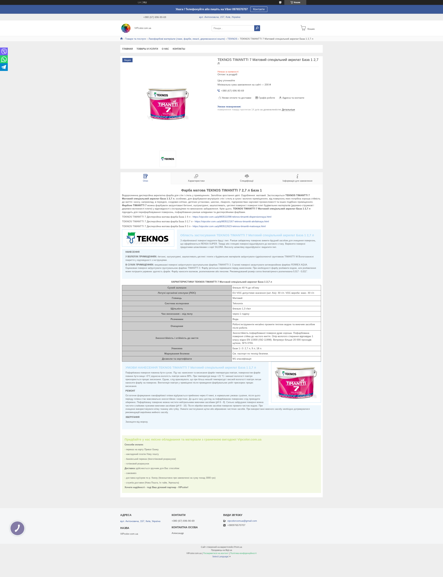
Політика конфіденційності (243, 553)
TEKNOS (232, 38)
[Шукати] (257, 28)
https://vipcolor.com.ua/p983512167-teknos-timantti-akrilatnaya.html (232, 221)
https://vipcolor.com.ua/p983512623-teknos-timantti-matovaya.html (229, 226)
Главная (127, 49)
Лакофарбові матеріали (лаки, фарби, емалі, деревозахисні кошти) (186, 38)
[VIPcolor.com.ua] (126, 28)
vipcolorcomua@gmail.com (242, 521)
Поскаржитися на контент (216, 553)
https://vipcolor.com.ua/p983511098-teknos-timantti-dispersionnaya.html (232, 216)
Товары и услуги (147, 49)
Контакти (259, 9)
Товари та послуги (135, 38)
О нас (165, 49)
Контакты (179, 49)
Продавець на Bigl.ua (221, 550)
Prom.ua (238, 547)
